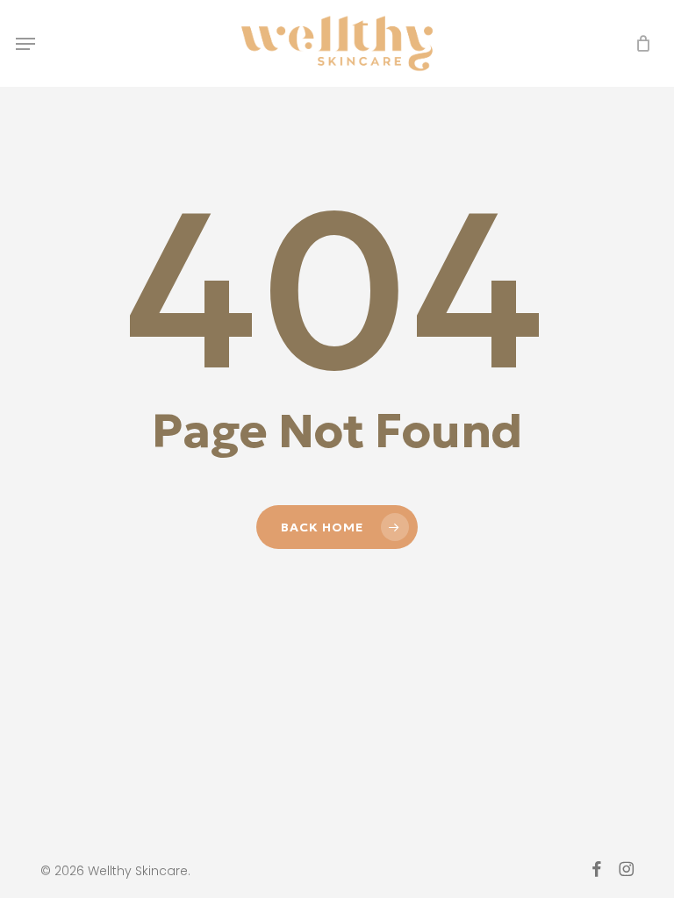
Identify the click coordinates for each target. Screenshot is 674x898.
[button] (25, 44)
